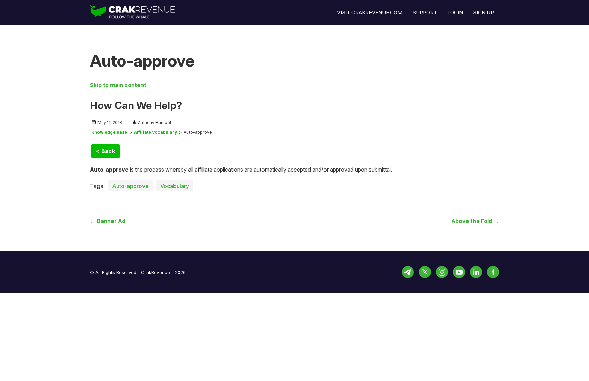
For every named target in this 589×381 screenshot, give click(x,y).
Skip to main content (118, 85)
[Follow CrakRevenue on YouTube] (459, 272)
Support (424, 12)
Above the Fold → (475, 221)
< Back (105, 151)
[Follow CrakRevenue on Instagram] (442, 272)
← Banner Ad (107, 221)
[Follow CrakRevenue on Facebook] (493, 272)
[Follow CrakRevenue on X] (425, 272)
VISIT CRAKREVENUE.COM (369, 12)
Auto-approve (130, 185)
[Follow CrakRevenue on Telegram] (408, 272)
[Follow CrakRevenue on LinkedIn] (476, 272)
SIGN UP (483, 12)
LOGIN (455, 12)
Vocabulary (174, 185)
